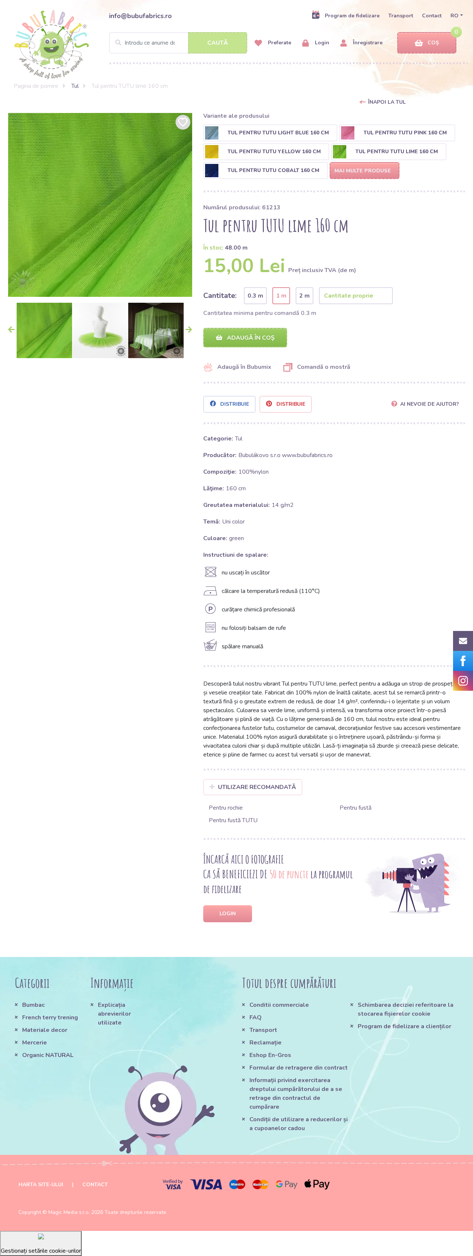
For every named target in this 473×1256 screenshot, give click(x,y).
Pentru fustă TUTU (233, 820)
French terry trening (50, 1017)
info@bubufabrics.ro (140, 15)
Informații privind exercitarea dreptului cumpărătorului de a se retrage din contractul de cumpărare (295, 1093)
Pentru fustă (355, 808)
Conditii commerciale (279, 1005)
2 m (304, 296)
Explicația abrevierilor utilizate (114, 1014)
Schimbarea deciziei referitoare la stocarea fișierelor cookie (405, 1009)
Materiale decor (44, 1030)
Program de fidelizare (352, 15)
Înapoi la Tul (387, 102)
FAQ (255, 1017)
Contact (432, 15)
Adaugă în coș (250, 338)
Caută (217, 43)
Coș (433, 42)
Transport (400, 15)
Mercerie (34, 1043)
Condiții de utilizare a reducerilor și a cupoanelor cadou (298, 1123)
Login (321, 42)
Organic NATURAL (48, 1055)
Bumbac (33, 1005)
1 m (281, 296)
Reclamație (265, 1043)
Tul (75, 86)
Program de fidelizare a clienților (404, 1026)
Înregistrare (366, 42)
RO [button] (454, 15)
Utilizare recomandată (257, 787)
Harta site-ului (40, 1184)
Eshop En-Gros (270, 1055)
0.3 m (255, 296)
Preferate (278, 42)
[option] (100, 205)
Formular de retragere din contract (298, 1068)
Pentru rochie (226, 808)
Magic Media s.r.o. (69, 1212)
